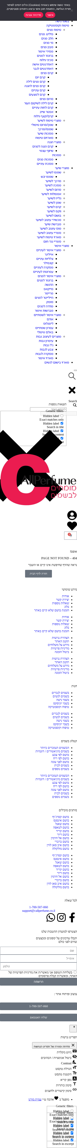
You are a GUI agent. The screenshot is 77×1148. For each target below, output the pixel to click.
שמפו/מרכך (45, 129)
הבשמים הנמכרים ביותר (54, 747)
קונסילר (48, 263)
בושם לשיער (53, 215)
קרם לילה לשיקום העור (38, 103)
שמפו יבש (47, 176)
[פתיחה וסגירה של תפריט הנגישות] (73, 1028)
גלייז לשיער (54, 198)
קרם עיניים (38, 90)
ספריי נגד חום (52, 241)
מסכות (56, 155)
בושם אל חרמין (60, 838)
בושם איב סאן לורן (58, 845)
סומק (49, 302)
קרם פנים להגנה (34, 86)
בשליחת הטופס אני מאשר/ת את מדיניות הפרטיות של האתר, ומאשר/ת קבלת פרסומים (42, 974)
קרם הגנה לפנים (42, 146)
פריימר (48, 293)
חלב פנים (47, 38)
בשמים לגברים (60, 692)
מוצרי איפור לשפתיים (47, 315)
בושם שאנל (62, 824)
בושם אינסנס (61, 820)
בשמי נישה (62, 21)
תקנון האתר (62, 641)
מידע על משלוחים (58, 644)
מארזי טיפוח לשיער (49, 237)
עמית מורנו (34, 1099)
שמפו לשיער (53, 172)
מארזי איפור (45, 358)
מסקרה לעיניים (43, 267)
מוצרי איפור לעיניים (48, 250)
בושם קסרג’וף (60, 816)
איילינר (49, 254)
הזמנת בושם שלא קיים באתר (51, 610)
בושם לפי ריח (61, 758)
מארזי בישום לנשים (56, 362)
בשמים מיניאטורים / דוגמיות (52, 751)
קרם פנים (47, 73)
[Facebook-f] (72, 917)
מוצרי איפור (61, 246)
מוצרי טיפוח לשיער (49, 120)
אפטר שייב (46, 112)
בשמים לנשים (61, 696)
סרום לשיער (53, 189)
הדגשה (49, 284)
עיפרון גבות (46, 341)
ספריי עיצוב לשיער (49, 233)
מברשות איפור (44, 310)
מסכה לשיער (53, 185)
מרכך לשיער (53, 181)
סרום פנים (46, 99)
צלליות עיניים (44, 258)
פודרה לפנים (45, 306)
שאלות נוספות (60, 603)
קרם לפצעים (37, 94)
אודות (65, 596)
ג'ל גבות (48, 345)
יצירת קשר (62, 599)
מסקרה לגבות (44, 354)
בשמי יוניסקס (61, 703)
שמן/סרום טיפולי (42, 125)
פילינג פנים (46, 34)
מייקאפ (48, 289)
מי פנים (48, 42)
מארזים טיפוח (44, 137)
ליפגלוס (48, 323)
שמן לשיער (54, 202)
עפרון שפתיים (44, 328)
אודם (50, 319)
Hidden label (61, 1118)
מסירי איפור (45, 51)
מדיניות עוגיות (33, 14)
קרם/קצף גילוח (43, 116)
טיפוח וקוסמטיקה (57, 25)
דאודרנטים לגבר (43, 68)
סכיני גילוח (46, 60)
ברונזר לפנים (45, 55)
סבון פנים (47, 47)
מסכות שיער (45, 133)
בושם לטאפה (61, 827)
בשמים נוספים (60, 769)
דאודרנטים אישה (42, 64)
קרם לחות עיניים (42, 107)
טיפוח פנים (54, 29)
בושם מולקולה (60, 848)
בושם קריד (62, 831)
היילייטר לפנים (44, 297)
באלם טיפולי (45, 332)
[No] (72, 10)
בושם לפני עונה (60, 762)
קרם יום (40, 77)
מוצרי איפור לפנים (49, 276)
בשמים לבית (61, 765)
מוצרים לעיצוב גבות (48, 336)
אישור (50, 14)
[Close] (75, 370)
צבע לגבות (46, 349)
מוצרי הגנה (54, 142)
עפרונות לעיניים (43, 271)
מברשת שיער (52, 224)
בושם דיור (63, 834)
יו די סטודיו (46, 994)
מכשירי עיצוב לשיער (48, 220)
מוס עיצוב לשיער (50, 228)
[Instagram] (61, 917)
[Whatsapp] (51, 917)
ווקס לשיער (54, 211)
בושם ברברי (62, 841)
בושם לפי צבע (60, 754)
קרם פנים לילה (35, 81)
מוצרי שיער (62, 168)
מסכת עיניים (45, 163)
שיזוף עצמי (46, 150)
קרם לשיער (54, 207)
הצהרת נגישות (60, 637)
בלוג (66, 606)
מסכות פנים (45, 159)
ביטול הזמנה (62, 652)
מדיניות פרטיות (60, 648)
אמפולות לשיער (51, 194)
